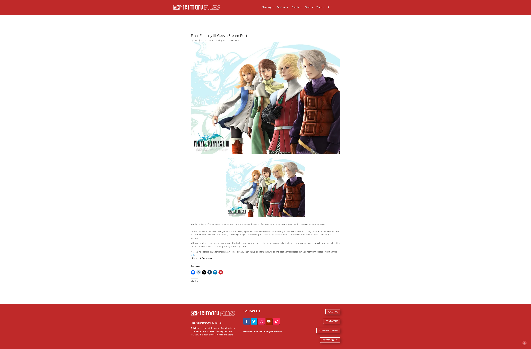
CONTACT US (332, 321)
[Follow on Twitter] (254, 321)
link (192, 255)
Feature (281, 7)
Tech (319, 7)
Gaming (266, 7)
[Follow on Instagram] (261, 321)
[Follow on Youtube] (269, 321)
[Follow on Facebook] (246, 321)
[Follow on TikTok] (276, 321)
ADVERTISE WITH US (328, 330)
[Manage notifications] (524, 343)
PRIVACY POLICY (330, 340)
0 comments (233, 40)
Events (295, 7)
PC (224, 40)
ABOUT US (333, 311)
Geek (308, 7)
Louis (196, 40)
